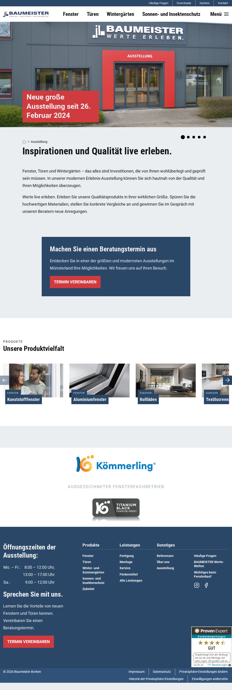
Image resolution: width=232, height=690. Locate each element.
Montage (126, 562)
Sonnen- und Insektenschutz (93, 581)
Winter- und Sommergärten (93, 570)
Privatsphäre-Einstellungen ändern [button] (203, 672)
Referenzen (165, 556)
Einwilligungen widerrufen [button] (210, 679)
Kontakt (223, 3)
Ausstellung (39, 141)
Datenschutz (162, 672)
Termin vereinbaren (75, 281)
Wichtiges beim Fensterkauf (205, 574)
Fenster (88, 556)
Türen (86, 562)
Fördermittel (129, 574)
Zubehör (88, 589)
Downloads (184, 3)
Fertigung (127, 556)
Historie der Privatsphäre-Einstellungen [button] (156, 679)
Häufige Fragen (158, 3)
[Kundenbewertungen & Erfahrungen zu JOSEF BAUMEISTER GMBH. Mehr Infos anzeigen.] (211, 647)
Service (125, 568)
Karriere (205, 3)
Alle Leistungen (131, 581)
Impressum (137, 672)
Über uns (163, 562)
